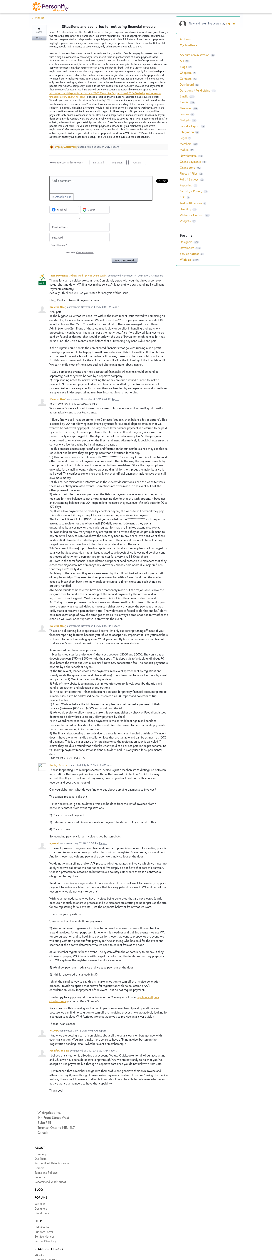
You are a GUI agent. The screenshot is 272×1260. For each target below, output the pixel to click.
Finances (186, 108)
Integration (187, 132)
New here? (80, 252)
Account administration (194, 55)
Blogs (183, 67)
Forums (184, 114)
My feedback (188, 45)
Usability (185, 209)
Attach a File (63, 197)
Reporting (186, 185)
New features (188, 156)
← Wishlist (38, 17)
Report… (116, 146)
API (182, 61)
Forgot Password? (59, 245)
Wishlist (186, 259)
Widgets (185, 221)
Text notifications (191, 203)
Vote (39, 38)
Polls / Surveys (189, 179)
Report (159, 275)
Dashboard (187, 84)
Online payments (190, 161)
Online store (187, 167)
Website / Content (192, 215)
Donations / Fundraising (195, 90)
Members (185, 144)
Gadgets (185, 120)
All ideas (185, 39)
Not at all (100, 163)
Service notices (190, 254)
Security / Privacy (191, 191)
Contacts (186, 78)
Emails (184, 96)
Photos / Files (188, 173)
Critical (139, 163)
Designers (186, 242)
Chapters (186, 72)
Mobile (184, 150)
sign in (230, 23)
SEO (182, 197)
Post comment (124, 260)
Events (184, 102)
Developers (187, 248)
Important (119, 163)
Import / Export (190, 126)
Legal (183, 138)
